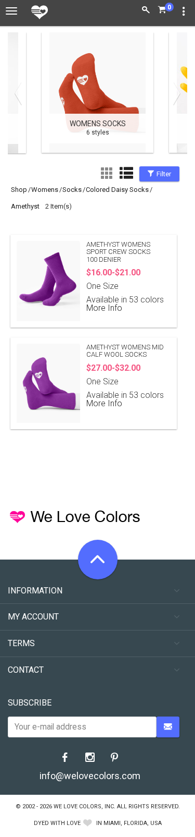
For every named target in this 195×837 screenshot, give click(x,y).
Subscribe (29, 703)
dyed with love (57, 823)
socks (72, 189)
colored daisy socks (117, 189)
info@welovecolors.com (90, 775)
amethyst (25, 206)
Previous (21, 93)
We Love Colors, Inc (84, 806)
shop (19, 189)
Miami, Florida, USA (132, 823)
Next (174, 93)
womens (44, 189)
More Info (104, 308)
